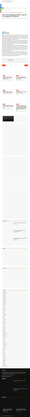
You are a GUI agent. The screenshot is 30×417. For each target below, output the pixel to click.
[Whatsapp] (5, 33)
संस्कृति (25, 18)
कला (3, 305)
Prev (4, 65)
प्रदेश (3, 330)
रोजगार (3, 347)
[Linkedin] (0, 7)
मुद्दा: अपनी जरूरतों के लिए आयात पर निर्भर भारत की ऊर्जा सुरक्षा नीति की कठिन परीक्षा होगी (21, 78)
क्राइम (3, 310)
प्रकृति (23, 18)
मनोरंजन (4, 332)
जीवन (3, 315)
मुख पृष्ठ (3, 337)
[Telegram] (7, 33)
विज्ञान (3, 350)
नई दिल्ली (4, 322)
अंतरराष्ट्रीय (14, 18)
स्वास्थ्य (3, 365)
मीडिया (3, 335)
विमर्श (3, 352)
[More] (8, 33)
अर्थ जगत (6, 9)
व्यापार (8, 9)
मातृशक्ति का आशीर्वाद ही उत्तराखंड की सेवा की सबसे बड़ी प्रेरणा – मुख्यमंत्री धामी (8, 106)
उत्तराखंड (18, 18)
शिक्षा (3, 355)
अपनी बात (16, 18)
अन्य (10, 9)
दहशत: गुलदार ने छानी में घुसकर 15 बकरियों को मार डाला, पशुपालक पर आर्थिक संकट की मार (7, 78)
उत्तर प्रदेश (4, 302)
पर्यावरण (21, 18)
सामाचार (4, 362)
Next (25, 65)
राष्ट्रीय (3, 345)
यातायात (4, 340)
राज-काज (4, 342)
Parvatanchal (4, 18)
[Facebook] (2, 33)
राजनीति (3, 9)
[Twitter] (4, 33)
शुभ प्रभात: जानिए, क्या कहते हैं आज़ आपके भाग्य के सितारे (19, 380)
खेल (3, 312)
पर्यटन (3, 325)
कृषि (3, 307)
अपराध (3, 295)
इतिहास (3, 300)
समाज (3, 357)
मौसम (24, 18)
